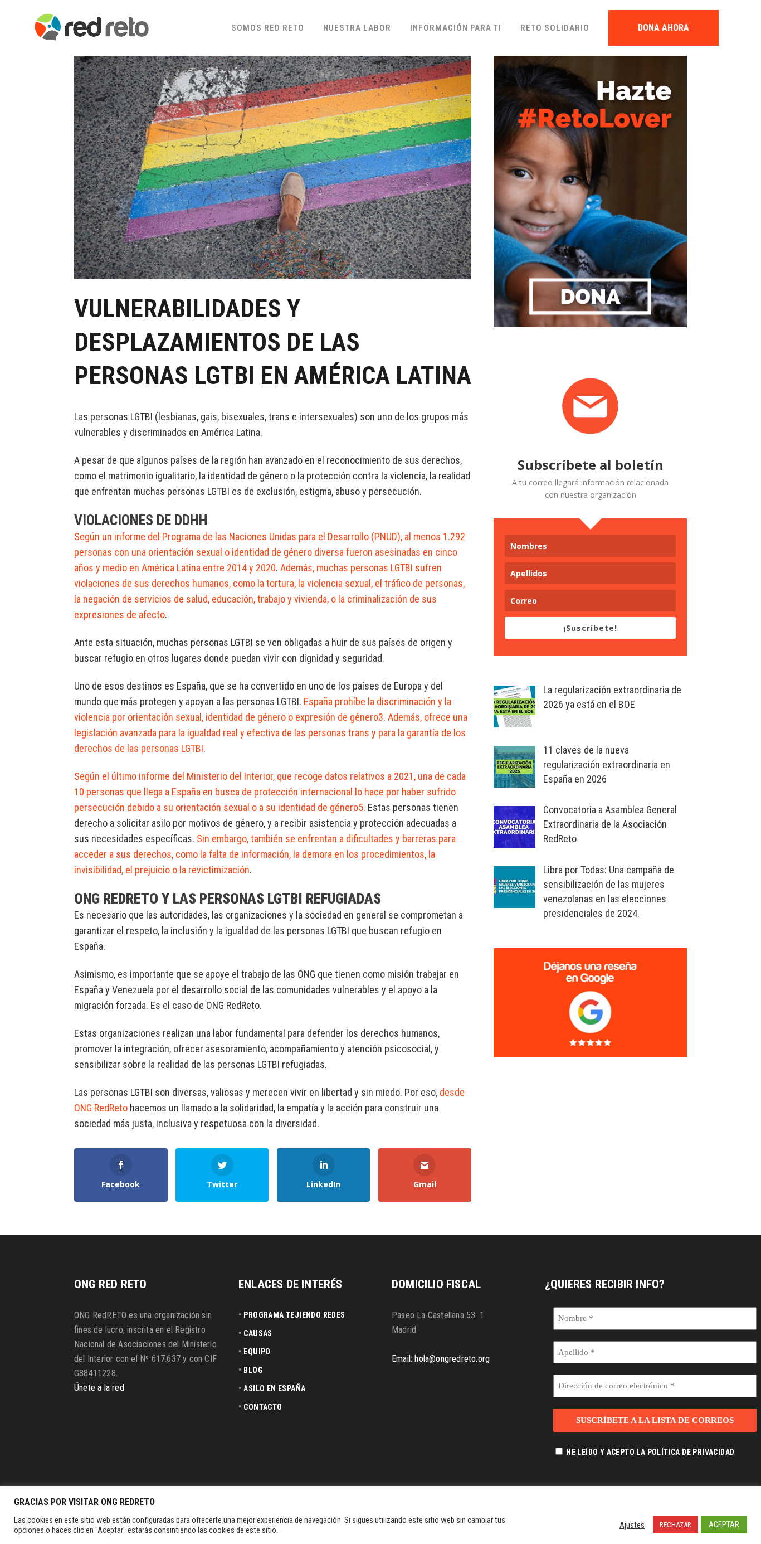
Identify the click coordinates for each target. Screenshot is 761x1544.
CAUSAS (257, 1333)
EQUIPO (256, 1351)
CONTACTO (262, 1406)
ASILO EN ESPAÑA (274, 1388)
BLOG (253, 1370)
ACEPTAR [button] (724, 1524)
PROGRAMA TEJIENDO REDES (294, 1314)
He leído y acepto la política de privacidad (650, 1452)
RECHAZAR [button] (675, 1525)
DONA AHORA (663, 27)
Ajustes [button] (632, 1525)
